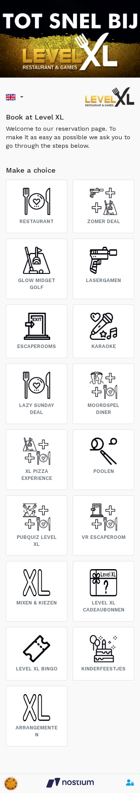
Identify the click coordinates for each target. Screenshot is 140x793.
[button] (14, 97)
